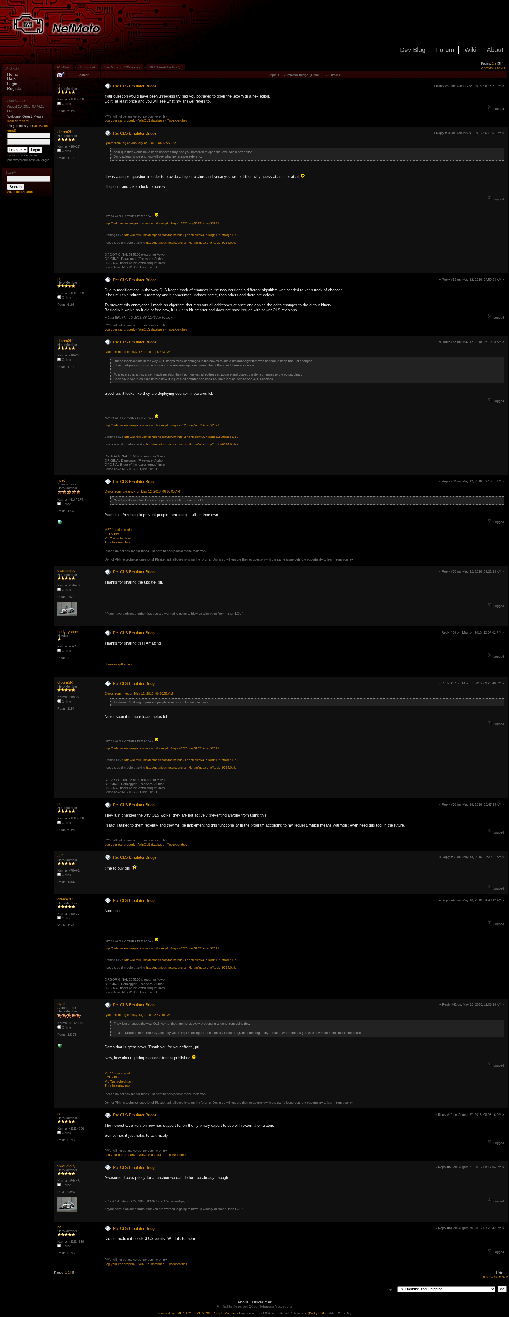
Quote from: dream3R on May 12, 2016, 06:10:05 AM (142, 491)
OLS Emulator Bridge (165, 67)
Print (500, 1272)
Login (12, 83)
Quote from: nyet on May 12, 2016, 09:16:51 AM (139, 693)
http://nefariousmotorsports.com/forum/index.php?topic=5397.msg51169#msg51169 (181, 235)
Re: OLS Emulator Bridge (134, 86)
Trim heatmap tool (117, 542)
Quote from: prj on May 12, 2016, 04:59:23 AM (137, 351)
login (10, 121)
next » (501, 68)
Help (11, 79)
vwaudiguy (66, 571)
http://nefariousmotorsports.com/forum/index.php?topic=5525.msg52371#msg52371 (162, 223)
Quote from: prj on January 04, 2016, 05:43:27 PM (140, 143)
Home (12, 74)
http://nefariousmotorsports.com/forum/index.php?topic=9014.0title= (192, 242)
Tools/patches (177, 120)
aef (60, 856)
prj (59, 84)
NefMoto (63, 67)
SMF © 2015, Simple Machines (216, 1313)
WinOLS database (151, 120)
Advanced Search (20, 192)
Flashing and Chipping (122, 67)
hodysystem (67, 631)
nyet (61, 480)
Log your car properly (120, 120)
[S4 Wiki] (59, 523)
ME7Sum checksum (119, 538)
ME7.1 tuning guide (118, 529)
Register (15, 88)
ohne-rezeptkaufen (118, 664)
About (242, 1302)
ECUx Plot (112, 534)
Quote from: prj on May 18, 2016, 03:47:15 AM (137, 1015)
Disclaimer (262, 1302)
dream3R (65, 132)
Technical (87, 67)
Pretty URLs (318, 1313)
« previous (488, 68)
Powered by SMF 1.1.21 (174, 1313)
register (24, 121)
